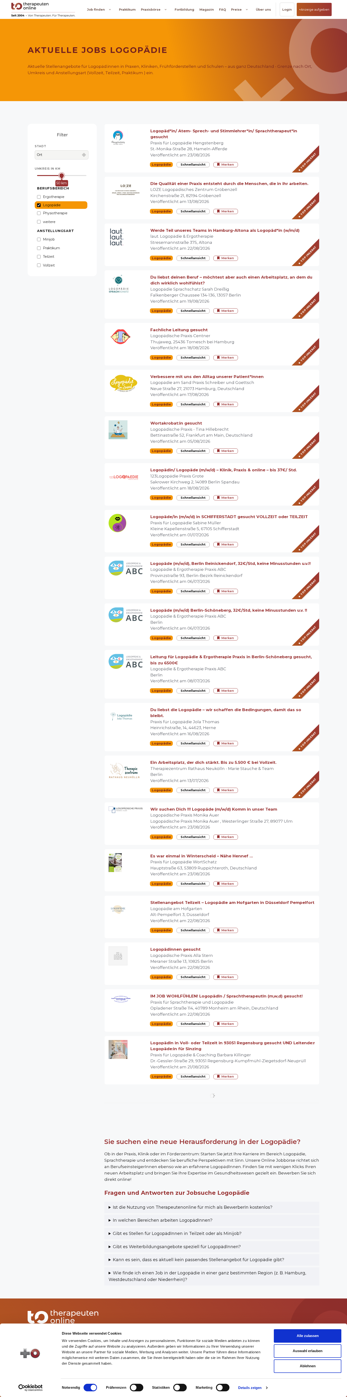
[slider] (61, 175)
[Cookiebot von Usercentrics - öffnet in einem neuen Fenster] (30, 1387)
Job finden (96, 9)
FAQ (222, 9)
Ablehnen (308, 1366)
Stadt (40, 146)
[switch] (136, 1387)
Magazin (206, 9)
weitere (49, 222)
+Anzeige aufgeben (314, 9)
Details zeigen (250, 1388)
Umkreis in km (47, 168)
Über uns (263, 9)
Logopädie (52, 205)
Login (287, 9)
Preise (236, 9)
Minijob (49, 239)
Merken (227, 164)
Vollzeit (49, 265)
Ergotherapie (53, 197)
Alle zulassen (308, 1336)
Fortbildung (184, 9)
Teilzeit (48, 256)
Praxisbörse (151, 9)
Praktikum (127, 9)
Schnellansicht (193, 164)
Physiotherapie (55, 213)
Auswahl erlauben (307, 1351)
